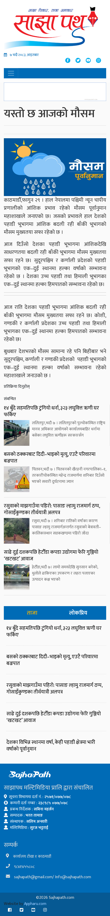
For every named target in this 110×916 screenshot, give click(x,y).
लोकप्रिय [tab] (78, 613)
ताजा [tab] (32, 613)
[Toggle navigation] (11, 73)
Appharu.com (35, 903)
